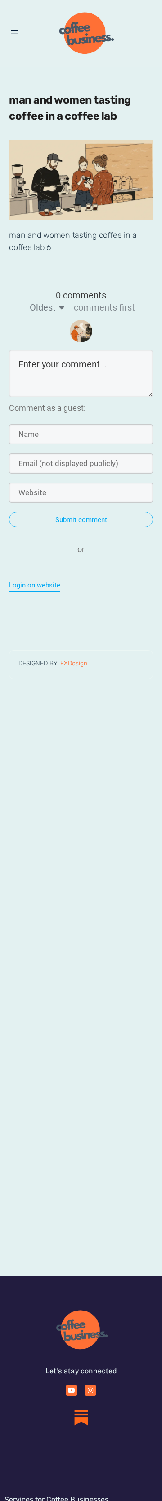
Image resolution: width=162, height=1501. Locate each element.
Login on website (34, 585)
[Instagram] (90, 1390)
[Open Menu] (14, 33)
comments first (104, 307)
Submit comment (81, 520)
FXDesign (73, 663)
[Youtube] (71, 1390)
